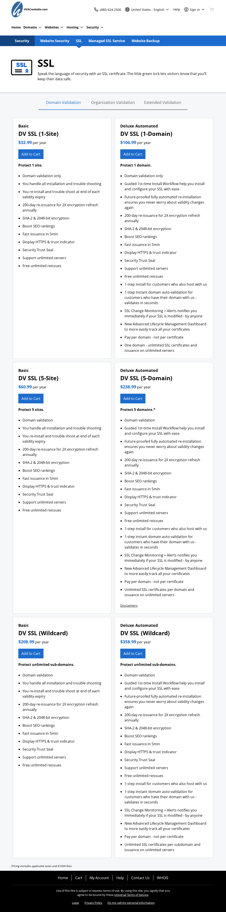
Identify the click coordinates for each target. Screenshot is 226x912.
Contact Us (140, 877)
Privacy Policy (93, 903)
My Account (99, 877)
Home (63, 877)
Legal (75, 903)
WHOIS (162, 877)
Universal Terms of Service (131, 895)
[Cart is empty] (212, 9)
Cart (78, 877)
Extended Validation (162, 102)
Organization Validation (113, 102)
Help (120, 877)
